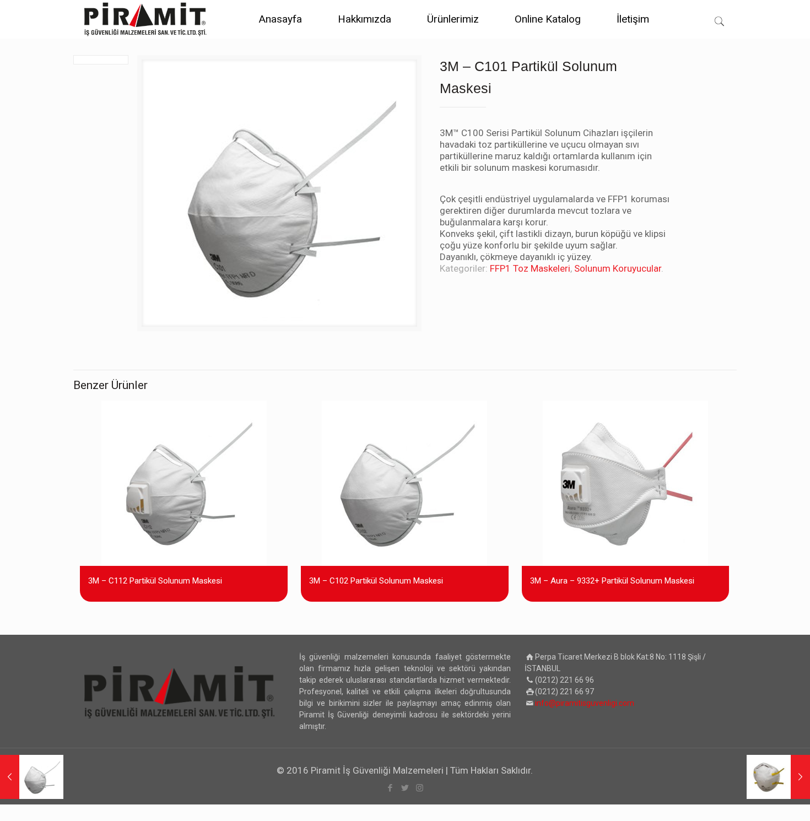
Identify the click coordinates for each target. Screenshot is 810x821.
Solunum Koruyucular (617, 268)
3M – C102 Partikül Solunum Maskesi (376, 581)
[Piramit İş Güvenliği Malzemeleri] (145, 19)
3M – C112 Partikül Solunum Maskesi (155, 581)
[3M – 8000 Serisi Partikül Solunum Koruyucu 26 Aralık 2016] (778, 777)
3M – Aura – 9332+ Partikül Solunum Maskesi (612, 581)
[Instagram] (419, 788)
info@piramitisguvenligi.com (584, 703)
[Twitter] (405, 788)
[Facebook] (390, 788)
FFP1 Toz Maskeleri (530, 268)
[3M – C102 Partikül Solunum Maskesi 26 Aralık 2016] (31, 777)
